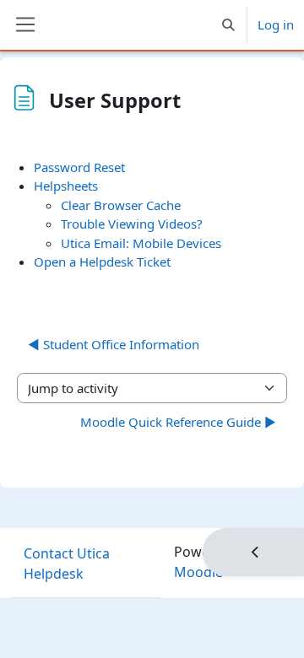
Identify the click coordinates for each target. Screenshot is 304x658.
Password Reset (79, 167)
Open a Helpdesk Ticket (102, 261)
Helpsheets (66, 185)
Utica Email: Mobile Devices (141, 243)
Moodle (198, 572)
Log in (276, 24)
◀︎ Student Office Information (113, 344)
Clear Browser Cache (121, 205)
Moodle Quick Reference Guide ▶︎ (178, 421)
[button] (228, 25)
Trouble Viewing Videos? (132, 223)
